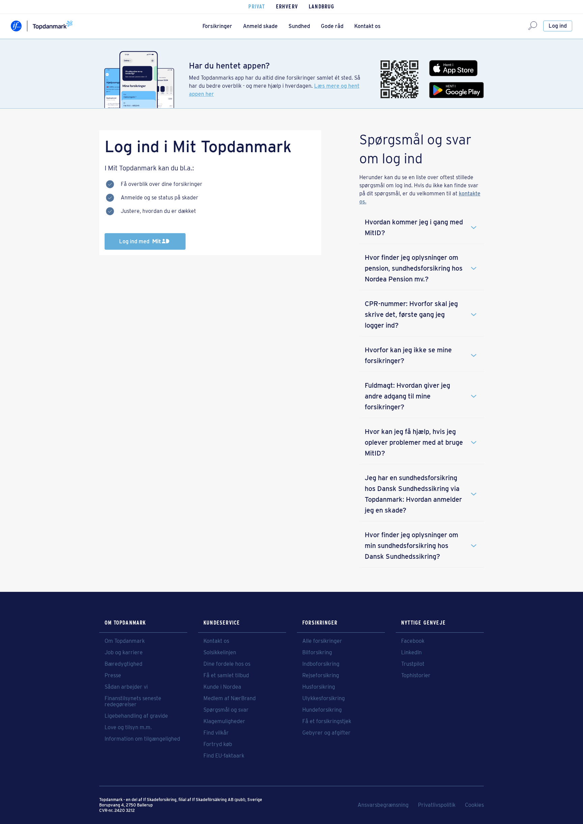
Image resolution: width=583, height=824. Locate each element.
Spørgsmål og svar (226, 710)
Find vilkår (216, 733)
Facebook (412, 641)
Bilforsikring (317, 653)
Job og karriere (124, 653)
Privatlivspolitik (436, 805)
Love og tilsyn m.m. (128, 727)
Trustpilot (412, 664)
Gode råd (332, 26)
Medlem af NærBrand (229, 698)
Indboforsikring (320, 664)
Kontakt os (367, 26)
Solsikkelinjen (219, 653)
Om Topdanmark (125, 641)
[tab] (421, 227)
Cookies (474, 805)
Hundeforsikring (322, 710)
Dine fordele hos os (226, 664)
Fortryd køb (217, 744)
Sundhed (299, 26)
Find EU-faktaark (223, 756)
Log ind (558, 26)
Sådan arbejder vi (126, 687)
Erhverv (287, 6)
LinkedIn (411, 653)
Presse (113, 675)
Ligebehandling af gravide (136, 716)
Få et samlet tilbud (226, 675)
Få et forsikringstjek (326, 721)
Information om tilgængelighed (142, 739)
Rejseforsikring (320, 675)
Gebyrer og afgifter (326, 733)
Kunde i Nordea (222, 687)
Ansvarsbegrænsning (383, 805)
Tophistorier (416, 675)
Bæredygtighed (123, 664)
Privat (256, 6)
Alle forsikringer (322, 641)
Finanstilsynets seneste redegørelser (133, 701)
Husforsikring (318, 687)
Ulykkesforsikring (323, 698)
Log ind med (135, 241)
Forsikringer (217, 26)
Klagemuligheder (224, 721)
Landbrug (322, 6)
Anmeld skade (260, 26)
